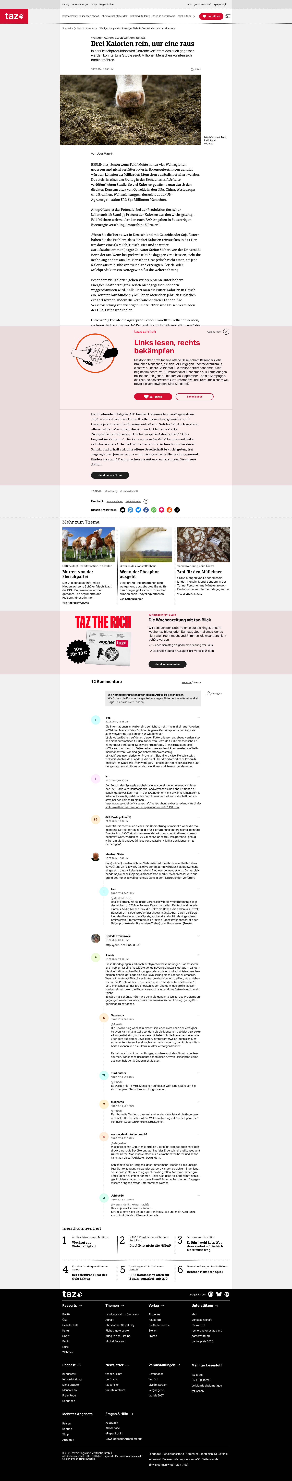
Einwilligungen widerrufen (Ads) (168, 1464)
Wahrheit (68, 1352)
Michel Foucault (115, 1341)
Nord (65, 1347)
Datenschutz (170, 1459)
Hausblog (155, 1320)
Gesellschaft (70, 1325)
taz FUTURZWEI (201, 1380)
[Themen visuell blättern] (194, 16)
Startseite (67, 28)
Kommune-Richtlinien (200, 1454)
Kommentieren (115, 501)
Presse (153, 1336)
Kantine (67, 1429)
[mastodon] (211, 1296)
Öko (79, 28)
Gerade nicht (214, 331)
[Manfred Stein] (95, 856)
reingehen (68, 1401)
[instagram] (227, 1296)
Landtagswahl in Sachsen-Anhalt (122, 1317)
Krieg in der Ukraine (117, 1336)
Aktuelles (154, 1314)
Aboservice (112, 1428)
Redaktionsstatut (174, 1454)
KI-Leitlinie (221, 1454)
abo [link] (189, 4)
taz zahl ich (198, 1325)
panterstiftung (201, 1336)
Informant (155, 1459)
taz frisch (111, 1379)
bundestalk (69, 1374)
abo (194, 1314)
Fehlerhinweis (133, 501)
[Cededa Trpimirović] (95, 938)
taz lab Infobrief (115, 1390)
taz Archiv (198, 1391)
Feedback (111, 1422)
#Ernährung (111, 491)
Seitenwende (210, 1459)
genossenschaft (202, 1320)
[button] (227, 16)
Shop (65, 1434)
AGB (198, 1459)
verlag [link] (65, 4)
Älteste (197, 682)
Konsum (90, 28)
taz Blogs (197, 1375)
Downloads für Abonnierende (123, 1439)
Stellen (153, 1330)
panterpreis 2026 (202, 1341)
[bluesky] (219, 1296)
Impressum (187, 1459)
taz (72, 1294)
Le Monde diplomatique (207, 1385)
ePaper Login (113, 1433)
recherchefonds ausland (207, 1330)
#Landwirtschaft (129, 491)
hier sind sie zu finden (130, 702)
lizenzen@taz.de (87, 1458)
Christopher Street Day (120, 1325)
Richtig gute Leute (117, 1330)
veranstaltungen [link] (80, 4)
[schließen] (226, 331)
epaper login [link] (220, 4)
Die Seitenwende (159, 1325)
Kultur (66, 1330)
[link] (81, 16)
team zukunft (113, 1374)
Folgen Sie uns (198, 1294)
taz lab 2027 (156, 1395)
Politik (66, 1314)
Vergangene (156, 1390)
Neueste (186, 682)
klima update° (71, 1385)
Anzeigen (68, 1440)
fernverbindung (72, 1379)
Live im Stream (158, 1385)
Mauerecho (69, 1390)
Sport (65, 1336)
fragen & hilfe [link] (106, 4)
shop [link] (94, 4)
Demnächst (156, 1374)
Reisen (66, 1423)
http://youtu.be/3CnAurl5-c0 (122, 945)
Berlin (66, 1341)
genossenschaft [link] (202, 4)
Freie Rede (69, 1395)
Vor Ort (153, 1379)
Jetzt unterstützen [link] (110, 475)
